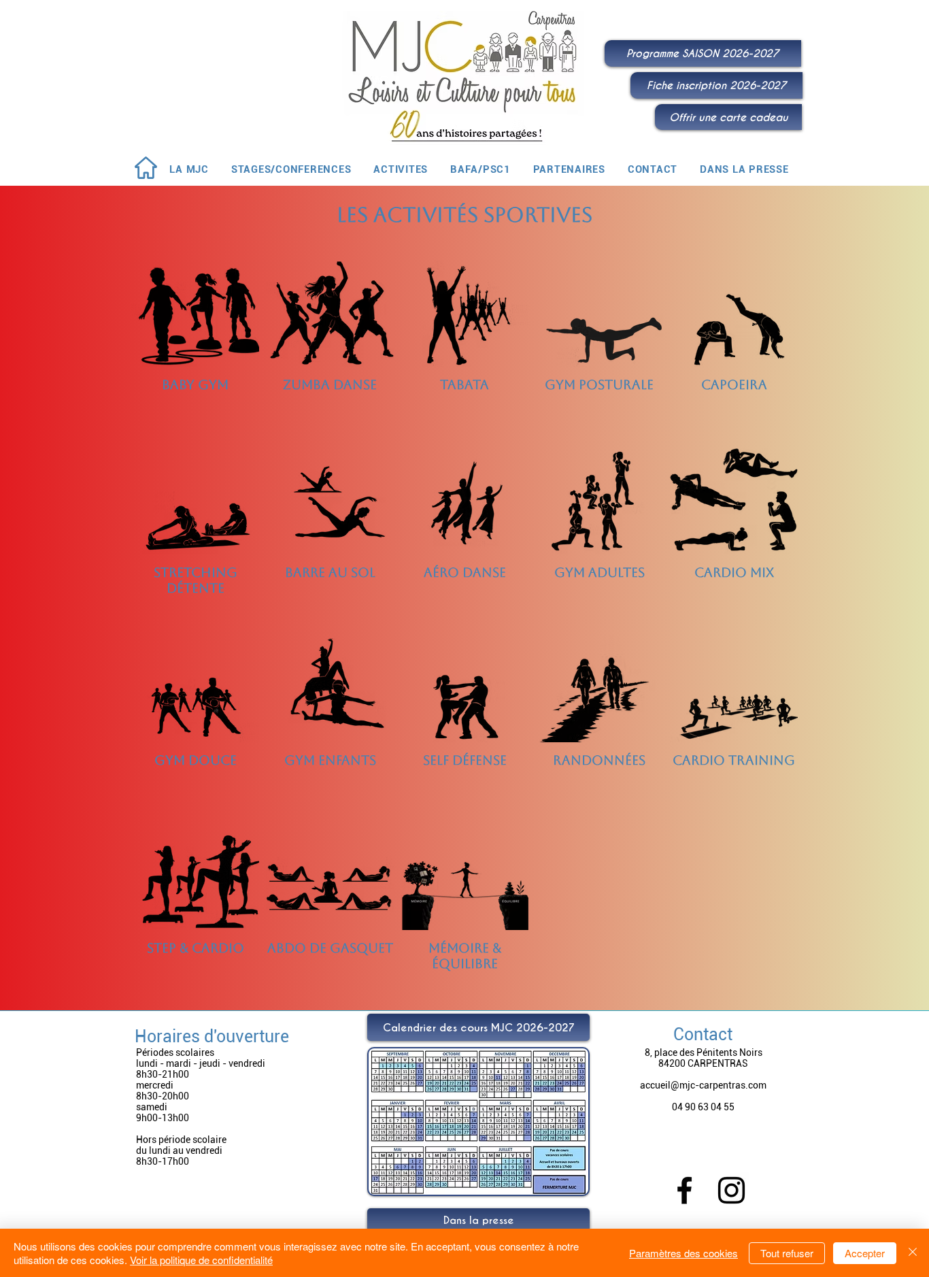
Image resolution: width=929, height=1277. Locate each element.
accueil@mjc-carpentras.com (703, 1085)
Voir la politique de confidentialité (201, 1260)
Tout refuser (786, 1253)
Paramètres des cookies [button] (683, 1253)
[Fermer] (913, 1253)
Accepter (865, 1253)
